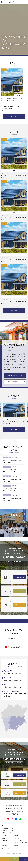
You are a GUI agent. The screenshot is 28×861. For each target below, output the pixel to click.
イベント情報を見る (19, 577)
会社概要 (17, 838)
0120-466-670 (15, 557)
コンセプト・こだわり (8, 830)
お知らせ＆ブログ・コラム (20, 843)
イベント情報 (23, 860)
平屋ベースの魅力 (13, 382)
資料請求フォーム (19, 591)
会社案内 (16, 835)
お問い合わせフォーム (19, 604)
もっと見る (14, 116)
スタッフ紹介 (18, 840)
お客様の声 (4, 841)
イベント (4, 835)
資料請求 (16, 846)
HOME (3, 826)
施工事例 (4, 838)
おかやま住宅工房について (15, 375)
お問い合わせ (5, 846)
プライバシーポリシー (7, 848)
